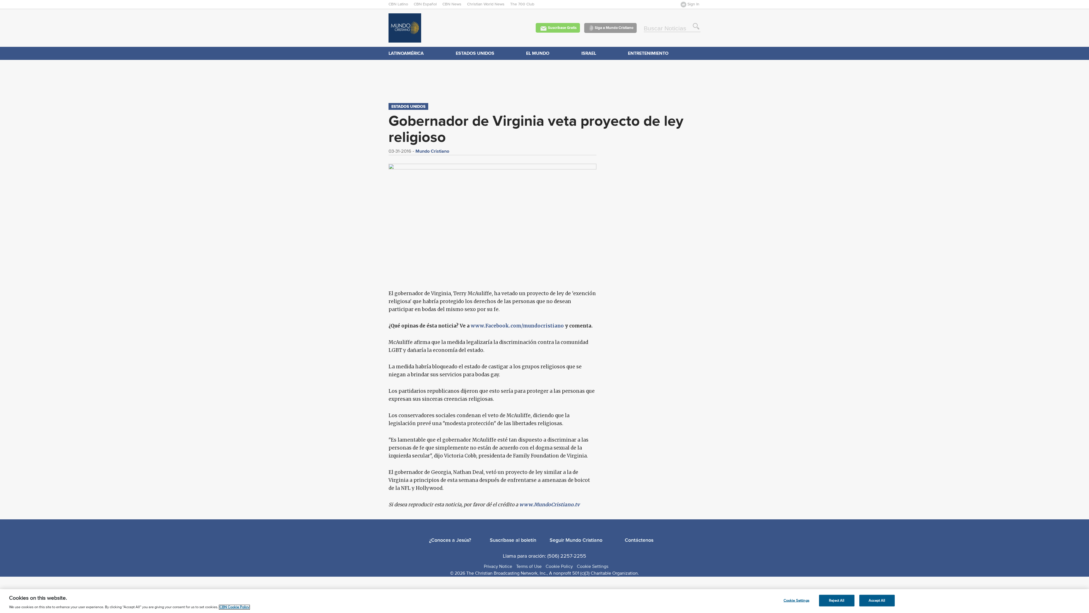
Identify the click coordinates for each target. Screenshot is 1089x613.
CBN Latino (398, 4)
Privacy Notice (498, 566)
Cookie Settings (592, 566)
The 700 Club (522, 4)
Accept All (877, 600)
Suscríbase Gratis (562, 27)
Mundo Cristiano (432, 151)
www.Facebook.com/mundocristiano (517, 326)
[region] (544, 601)
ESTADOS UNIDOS (475, 53)
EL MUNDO (537, 53)
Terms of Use (529, 566)
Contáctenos (639, 540)
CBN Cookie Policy (234, 607)
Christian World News (486, 4)
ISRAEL (588, 53)
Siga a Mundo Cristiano (614, 27)
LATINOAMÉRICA (406, 53)
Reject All (836, 600)
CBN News (451, 4)
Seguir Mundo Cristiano (576, 540)
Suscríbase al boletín (513, 540)
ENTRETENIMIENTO (648, 53)
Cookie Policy (559, 566)
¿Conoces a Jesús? (450, 540)
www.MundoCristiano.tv (549, 504)
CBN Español (425, 4)
